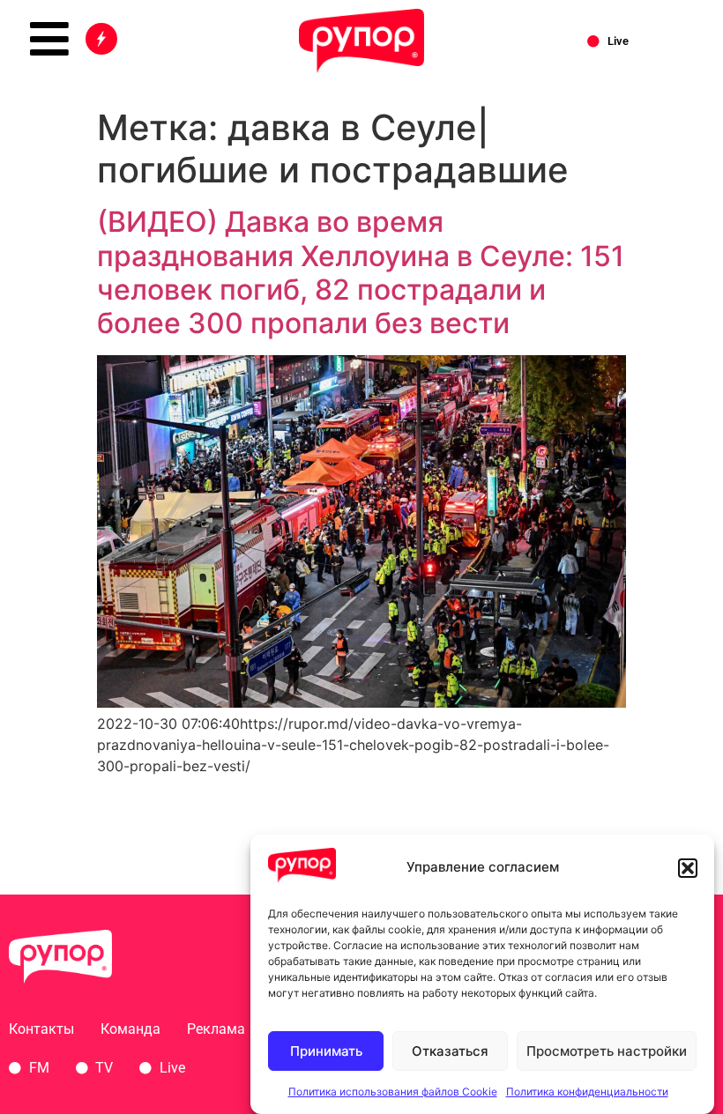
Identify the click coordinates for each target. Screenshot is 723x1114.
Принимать (326, 1051)
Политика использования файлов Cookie (392, 1091)
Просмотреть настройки (606, 1051)
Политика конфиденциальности (587, 1091)
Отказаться (450, 1051)
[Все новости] (101, 39)
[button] (688, 868)
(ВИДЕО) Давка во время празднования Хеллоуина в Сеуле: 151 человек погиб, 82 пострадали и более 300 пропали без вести (360, 272)
